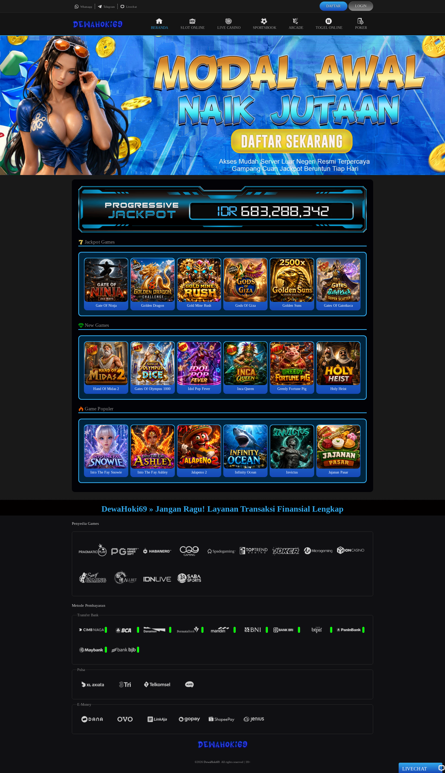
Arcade (296, 28)
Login (361, 6)
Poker (361, 28)
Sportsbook (264, 28)
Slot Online (193, 28)
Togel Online (329, 28)
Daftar (333, 6)
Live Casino (229, 28)
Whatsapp (86, 6)
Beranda (159, 28)
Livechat (131, 6)
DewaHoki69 (212, 761)
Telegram (109, 6)
